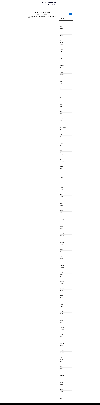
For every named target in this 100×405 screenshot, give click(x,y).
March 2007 (61, 341)
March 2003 (61, 389)
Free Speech (61, 70)
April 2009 (61, 297)
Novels (44, 7)
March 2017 (61, 210)
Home (41, 7)
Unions (61, 164)
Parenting (61, 122)
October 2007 (62, 329)
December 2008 (62, 304)
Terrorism (61, 157)
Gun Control (61, 76)
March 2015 (61, 228)
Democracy (61, 49)
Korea (61, 95)
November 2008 (62, 306)
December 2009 (62, 283)
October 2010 (62, 267)
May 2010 (61, 274)
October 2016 (62, 219)
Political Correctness (63, 127)
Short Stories (49, 7)
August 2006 (61, 354)
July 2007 (61, 334)
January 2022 (62, 185)
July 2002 (61, 400)
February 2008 (62, 322)
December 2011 (62, 244)
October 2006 (62, 350)
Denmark (61, 51)
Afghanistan (61, 24)
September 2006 (62, 352)
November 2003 (62, 375)
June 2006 (61, 357)
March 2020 (61, 194)
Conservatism (62, 44)
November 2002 (62, 393)
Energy (61, 58)
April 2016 (61, 224)
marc (46, 14)
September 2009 (62, 288)
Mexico (61, 109)
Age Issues (61, 28)
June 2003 (61, 384)
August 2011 (61, 249)
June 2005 (61, 368)
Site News (61, 143)
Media (61, 104)
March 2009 (61, 299)
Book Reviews (62, 31)
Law (60, 97)
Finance (61, 67)
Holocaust (61, 79)
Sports (61, 148)
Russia (61, 138)
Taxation (61, 152)
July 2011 (61, 251)
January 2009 (62, 302)
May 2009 (61, 295)
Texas (61, 159)
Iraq (60, 88)
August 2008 (61, 311)
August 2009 (61, 290)
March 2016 (61, 226)
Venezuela (61, 166)
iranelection (31, 17)
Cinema (61, 40)
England (61, 60)
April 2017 (61, 208)
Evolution (61, 63)
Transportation (62, 161)
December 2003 (62, 373)
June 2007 (61, 336)
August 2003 (61, 380)
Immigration (61, 83)
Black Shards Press (50, 3)
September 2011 (62, 247)
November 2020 (62, 192)
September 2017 (62, 201)
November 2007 (62, 327)
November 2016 (62, 217)
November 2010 (62, 265)
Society (61, 145)
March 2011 (61, 258)
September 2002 (62, 396)
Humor (61, 81)
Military (61, 113)
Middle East (61, 111)
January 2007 (62, 345)
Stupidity (61, 150)
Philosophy (61, 125)
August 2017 (61, 203)
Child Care (61, 37)
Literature (61, 102)
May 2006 (61, 359)
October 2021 (62, 189)
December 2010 (62, 263)
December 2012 (62, 237)
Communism (61, 42)
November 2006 (62, 348)
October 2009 (62, 286)
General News (62, 74)
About (59, 7)
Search (61, 11)
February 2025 (62, 182)
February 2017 (62, 212)
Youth (61, 173)
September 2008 (62, 309)
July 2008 (61, 313)
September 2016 (62, 221)
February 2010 (62, 279)
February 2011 (62, 260)
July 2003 (61, 382)
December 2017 (62, 196)
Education (61, 56)
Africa (61, 26)
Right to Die (61, 136)
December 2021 (62, 187)
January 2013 (62, 235)
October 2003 (62, 377)
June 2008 (61, 315)
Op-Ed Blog (55, 7)
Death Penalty (62, 47)
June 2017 (61, 205)
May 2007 (61, 338)
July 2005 (61, 366)
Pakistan (61, 120)
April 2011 (61, 256)
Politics (61, 129)
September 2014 (62, 233)
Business (61, 33)
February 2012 (62, 240)
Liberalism (61, 99)
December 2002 (62, 391)
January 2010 (62, 281)
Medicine (61, 106)
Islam (60, 90)
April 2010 (61, 276)
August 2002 (61, 398)
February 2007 (62, 343)
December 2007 (62, 325)
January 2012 (62, 242)
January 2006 (62, 364)
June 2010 (61, 272)
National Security (62, 118)
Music (61, 115)
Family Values (62, 65)
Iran (60, 86)
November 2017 (62, 198)
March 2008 (61, 320)
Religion (61, 134)
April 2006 (61, 361)
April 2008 (61, 318)
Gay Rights (61, 72)
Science (61, 141)
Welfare (61, 168)
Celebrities (61, 35)
